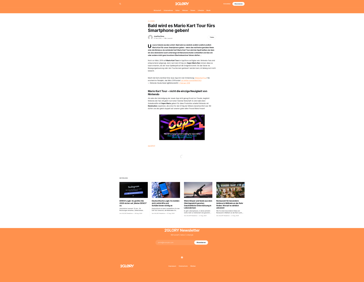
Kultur (178, 10)
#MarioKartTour (201, 78)
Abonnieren (238, 4)
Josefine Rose (159, 36)
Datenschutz (183, 266)
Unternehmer (168, 10)
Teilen (212, 37)
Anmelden (227, 4)
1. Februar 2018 (184, 83)
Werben (193, 266)
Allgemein (151, 21)
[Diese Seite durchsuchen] (120, 3)
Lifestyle (201, 10)
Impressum (172, 266)
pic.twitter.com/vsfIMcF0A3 (191, 80)
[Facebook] (182, 257)
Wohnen (185, 10)
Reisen (193, 10)
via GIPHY (151, 146)
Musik (208, 10)
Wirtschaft (157, 10)
